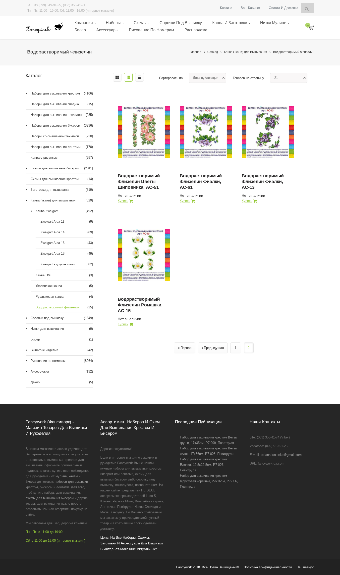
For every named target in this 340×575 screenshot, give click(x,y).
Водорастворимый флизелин (293, 52)
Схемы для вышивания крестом (62, 179)
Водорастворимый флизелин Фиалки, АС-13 (263, 181)
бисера (31, 481)
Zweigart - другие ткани (67, 264)
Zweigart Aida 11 (67, 221)
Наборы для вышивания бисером (62, 125)
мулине (61, 476)
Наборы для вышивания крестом (62, 93)
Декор (62, 382)
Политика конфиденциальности (268, 567)
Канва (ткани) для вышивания (245, 52)
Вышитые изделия (62, 350)
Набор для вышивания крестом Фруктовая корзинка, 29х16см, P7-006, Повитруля (209, 481)
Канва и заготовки (229, 23)
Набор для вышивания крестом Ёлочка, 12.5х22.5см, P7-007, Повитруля (203, 464)
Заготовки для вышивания (62, 190)
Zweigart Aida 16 (67, 243)
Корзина (226, 8)
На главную (305, 567)
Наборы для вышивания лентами (62, 147)
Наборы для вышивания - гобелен (62, 115)
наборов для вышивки (71, 481)
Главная (195, 52)
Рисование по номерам (151, 30)
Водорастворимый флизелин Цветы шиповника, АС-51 (139, 181)
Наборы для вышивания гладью (62, 104)
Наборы (113, 23)
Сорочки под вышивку (181, 23)
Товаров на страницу (248, 78)
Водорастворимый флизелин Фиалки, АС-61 (201, 181)
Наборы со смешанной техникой (62, 136)
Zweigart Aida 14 (67, 232)
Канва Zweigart (64, 211)
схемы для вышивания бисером (50, 498)
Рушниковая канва (64, 296)
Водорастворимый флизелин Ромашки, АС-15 (140, 305)
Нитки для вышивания (62, 329)
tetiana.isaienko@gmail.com (281, 455)
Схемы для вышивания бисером (62, 168)
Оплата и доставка (283, 8)
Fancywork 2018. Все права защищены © (207, 567)
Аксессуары (107, 30)
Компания (83, 23)
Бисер (80, 30)
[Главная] (44, 27)
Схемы (140, 23)
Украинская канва (64, 286)
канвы (73, 476)
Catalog (212, 52)
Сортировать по (171, 78)
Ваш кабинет (250, 8)
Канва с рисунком (62, 157)
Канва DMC (64, 275)
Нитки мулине (273, 23)
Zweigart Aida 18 (67, 253)
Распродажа (195, 30)
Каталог (34, 75)
